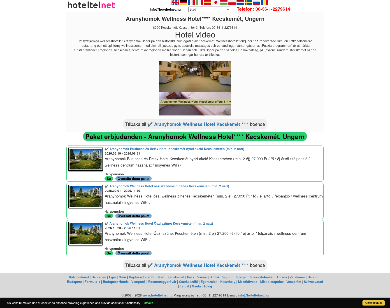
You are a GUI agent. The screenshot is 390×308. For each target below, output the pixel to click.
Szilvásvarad (313, 281)
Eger (112, 277)
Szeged (242, 277)
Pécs (191, 277)
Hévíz (160, 277)
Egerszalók (209, 281)
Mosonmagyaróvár (162, 281)
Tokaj (208, 286)
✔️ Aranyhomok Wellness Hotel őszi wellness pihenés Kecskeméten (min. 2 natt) (167, 186)
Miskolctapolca (272, 281)
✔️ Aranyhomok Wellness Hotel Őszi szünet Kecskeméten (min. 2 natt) (159, 223)
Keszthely (227, 281)
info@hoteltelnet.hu (253, 295)
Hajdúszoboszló (141, 277)
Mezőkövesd (248, 281)
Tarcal (184, 286)
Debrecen (99, 277)
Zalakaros (297, 277)
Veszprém (293, 281)
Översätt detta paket (133, 178)
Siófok (215, 277)
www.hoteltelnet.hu (158, 295)
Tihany (281, 277)
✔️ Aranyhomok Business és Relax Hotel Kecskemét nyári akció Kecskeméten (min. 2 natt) (174, 148)
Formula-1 (92, 281)
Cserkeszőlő (188, 281)
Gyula (196, 286)
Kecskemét (175, 277)
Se (109, 178)
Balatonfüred (79, 277)
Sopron (228, 277)
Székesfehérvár (262, 277)
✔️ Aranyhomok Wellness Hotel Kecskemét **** (198, 124)
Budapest (74, 281)
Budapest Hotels (116, 281)
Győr (122, 277)
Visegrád (138, 281)
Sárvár (202, 277)
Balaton (314, 277)
